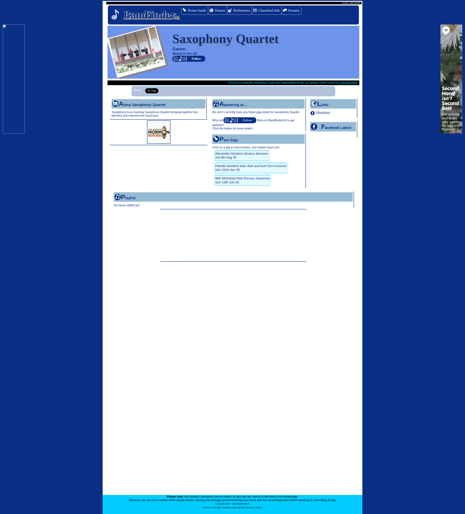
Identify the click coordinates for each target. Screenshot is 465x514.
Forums (293, 10)
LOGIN (345, 3)
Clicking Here (349, 82)
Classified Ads (269, 10)
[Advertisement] (233, 235)
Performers (241, 10)
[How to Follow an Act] (189, 58)
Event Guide (197, 10)
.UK (151, 15)
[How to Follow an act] (240, 120)
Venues (220, 10)
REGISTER (355, 3)
